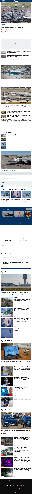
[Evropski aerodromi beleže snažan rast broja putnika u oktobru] (3, 147)
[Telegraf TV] (19, 488)
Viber (29, 172)
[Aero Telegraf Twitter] (15, 488)
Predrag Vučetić (4, 29)
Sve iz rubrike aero (16, 223)
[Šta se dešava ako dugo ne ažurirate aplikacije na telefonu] (7, 402)
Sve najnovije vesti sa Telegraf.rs (16, 267)
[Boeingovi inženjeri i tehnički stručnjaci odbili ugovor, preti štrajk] (5, 194)
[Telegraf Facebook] (13, 488)
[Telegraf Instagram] (17, 488)
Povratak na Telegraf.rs (3, 1)
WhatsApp (26, 172)
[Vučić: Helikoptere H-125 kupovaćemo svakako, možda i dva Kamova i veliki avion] (7, 302)
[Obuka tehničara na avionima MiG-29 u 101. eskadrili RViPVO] (7, 214)
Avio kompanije (3, 24)
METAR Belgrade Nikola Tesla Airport (15, 227)
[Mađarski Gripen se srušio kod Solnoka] (7, 333)
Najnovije (5, 272)
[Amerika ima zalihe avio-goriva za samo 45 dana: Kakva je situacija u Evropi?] (3, 135)
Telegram (2, 173)
